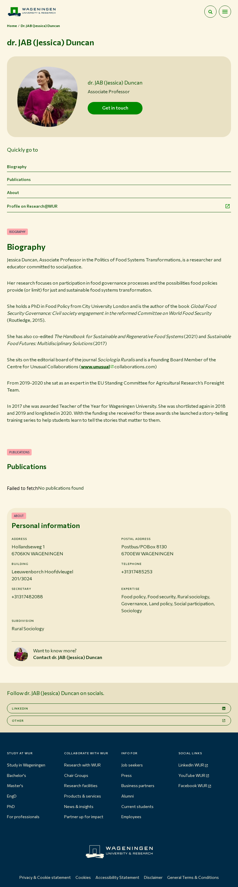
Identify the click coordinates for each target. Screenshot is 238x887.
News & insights (78, 806)
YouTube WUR (191, 775)
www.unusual (95, 366)
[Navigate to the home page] (31, 11)
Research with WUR (82, 764)
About (13, 192)
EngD (12, 795)
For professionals (23, 816)
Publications (19, 179)
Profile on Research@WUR (32, 206)
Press (126, 775)
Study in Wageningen (26, 764)
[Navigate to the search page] (210, 12)
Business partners (137, 785)
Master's (15, 785)
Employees (131, 816)
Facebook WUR (192, 785)
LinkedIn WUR (191, 764)
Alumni (127, 795)
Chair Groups (76, 775)
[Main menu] (225, 12)
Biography (16, 166)
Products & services (82, 795)
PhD (11, 806)
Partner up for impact (83, 816)
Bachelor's (16, 775)
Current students (137, 806)
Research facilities (81, 785)
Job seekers (132, 764)
